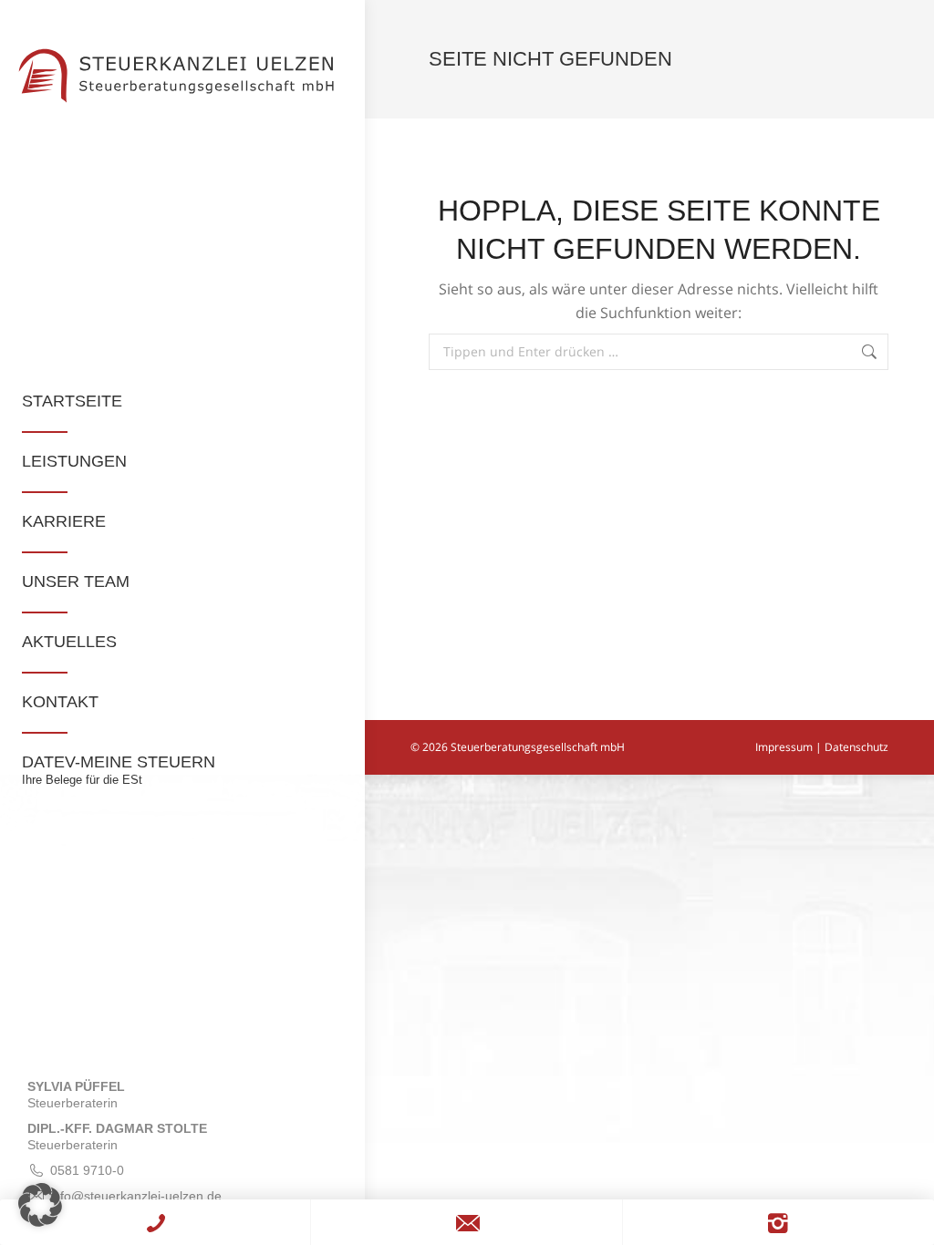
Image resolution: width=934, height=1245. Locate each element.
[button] (40, 1205)
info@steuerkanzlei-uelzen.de (136, 1195)
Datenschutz (856, 747)
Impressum (784, 747)
